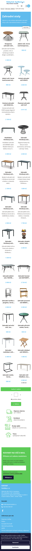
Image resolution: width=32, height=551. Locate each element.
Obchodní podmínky (7, 526)
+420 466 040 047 (8, 507)
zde (21, 539)
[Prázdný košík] (29, 6)
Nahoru (17, 404)
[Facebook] (2, 511)
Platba (3, 521)
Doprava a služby (6, 519)
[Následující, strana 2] (16, 395)
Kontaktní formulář (6, 524)
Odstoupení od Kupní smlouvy (9, 533)
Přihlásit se (8, 477)
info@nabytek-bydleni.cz (10, 504)
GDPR (3, 528)
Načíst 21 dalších (16, 389)
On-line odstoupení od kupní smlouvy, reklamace (15, 530)
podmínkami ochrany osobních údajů (12, 473)
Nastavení (15, 542)
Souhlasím (15, 547)
